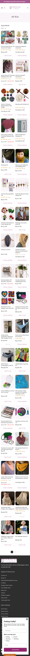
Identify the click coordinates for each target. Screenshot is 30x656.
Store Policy (4, 608)
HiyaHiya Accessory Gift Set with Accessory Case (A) (21, 308)
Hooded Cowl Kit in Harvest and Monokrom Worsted (21, 251)
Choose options (22, 55)
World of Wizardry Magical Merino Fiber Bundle (6, 106)
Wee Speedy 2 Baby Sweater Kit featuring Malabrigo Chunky (20, 392)
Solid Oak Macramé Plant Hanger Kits (21, 194)
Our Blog (3, 582)
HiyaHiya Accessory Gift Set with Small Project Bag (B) (7, 449)
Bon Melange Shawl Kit (21, 536)
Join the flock (15, 649)
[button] (2, 8)
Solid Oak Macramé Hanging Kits (20, 135)
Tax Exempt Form (5, 600)
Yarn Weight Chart (5, 587)
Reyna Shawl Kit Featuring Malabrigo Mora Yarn (8, 76)
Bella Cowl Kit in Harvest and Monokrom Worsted (21, 477)
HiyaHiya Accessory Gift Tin (21, 422)
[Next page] (18, 552)
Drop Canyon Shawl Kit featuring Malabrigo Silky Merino (7, 136)
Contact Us (4, 575)
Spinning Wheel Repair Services (9, 580)
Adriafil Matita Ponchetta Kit (21, 364)
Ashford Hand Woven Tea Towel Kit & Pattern (8, 47)
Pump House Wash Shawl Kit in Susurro (22, 335)
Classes (3, 592)
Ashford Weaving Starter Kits (7, 194)
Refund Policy (4, 611)
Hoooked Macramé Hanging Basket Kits (20, 280)
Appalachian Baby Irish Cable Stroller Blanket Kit (21, 508)
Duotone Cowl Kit (5, 249)
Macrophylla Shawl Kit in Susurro (21, 448)
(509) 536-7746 (6, 567)
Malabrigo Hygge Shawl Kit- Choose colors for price (7, 538)
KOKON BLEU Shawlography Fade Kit (7, 364)
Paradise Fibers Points (6, 585)
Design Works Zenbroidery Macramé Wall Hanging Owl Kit (7, 336)
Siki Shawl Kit (4, 165)
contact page (20, 565)
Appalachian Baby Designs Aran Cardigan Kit (7, 508)
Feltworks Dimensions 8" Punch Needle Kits (7, 223)
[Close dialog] (27, 619)
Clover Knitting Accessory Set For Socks (8, 391)
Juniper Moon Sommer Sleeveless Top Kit (7, 477)
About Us (3, 578)
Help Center (4, 597)
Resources (3, 590)
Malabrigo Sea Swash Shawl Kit (21, 223)
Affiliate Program (5, 595)
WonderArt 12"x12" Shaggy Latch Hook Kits (7, 307)
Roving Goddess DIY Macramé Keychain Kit (7, 422)
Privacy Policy (4, 613)
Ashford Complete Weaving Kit (20, 76)
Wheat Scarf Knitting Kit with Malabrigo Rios (21, 165)
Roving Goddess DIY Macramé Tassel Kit (6, 280)
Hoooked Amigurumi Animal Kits (20, 47)
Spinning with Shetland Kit (22, 104)
